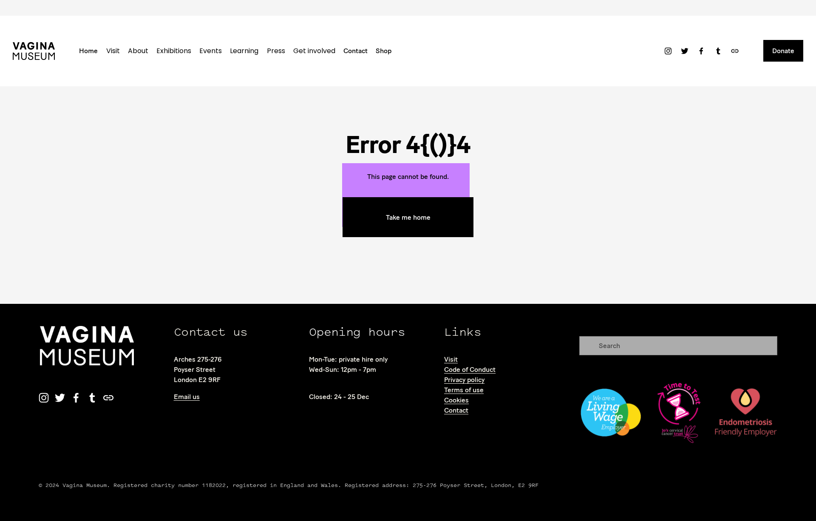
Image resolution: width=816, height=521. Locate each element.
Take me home (408, 217)
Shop (383, 51)
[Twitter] (684, 51)
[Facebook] (701, 51)
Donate (783, 51)
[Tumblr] (718, 51)
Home (88, 51)
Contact (355, 51)
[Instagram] (668, 51)
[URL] (735, 51)
